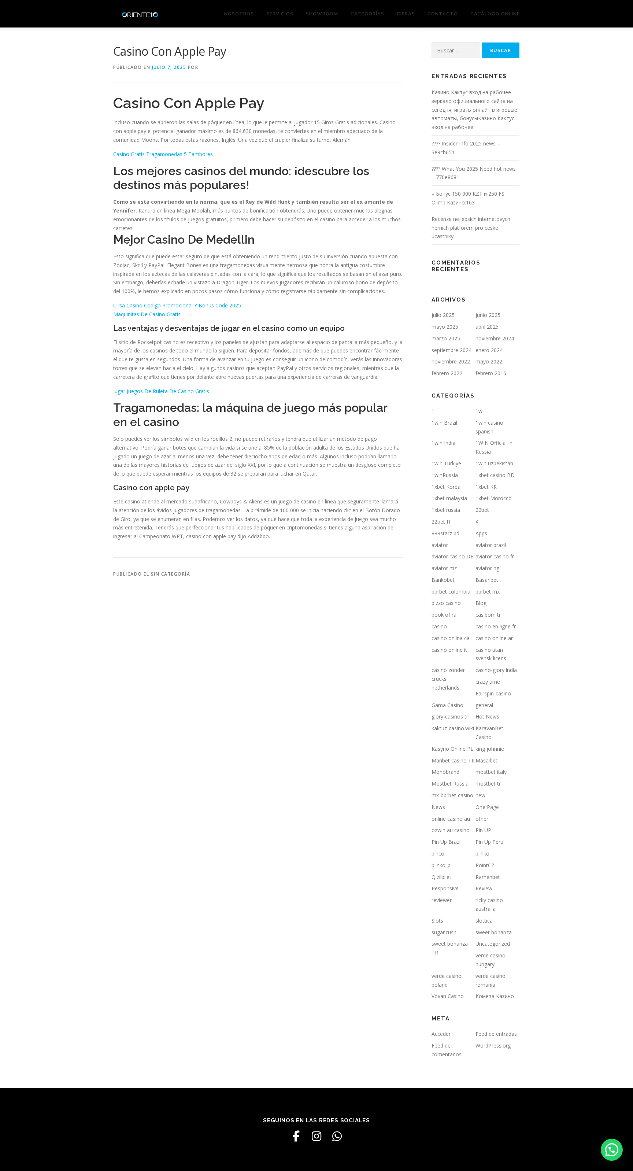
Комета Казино (494, 996)
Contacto (442, 13)
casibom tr (488, 614)
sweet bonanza (493, 932)
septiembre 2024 (451, 350)
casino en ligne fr (495, 626)
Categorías (367, 13)
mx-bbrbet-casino (452, 795)
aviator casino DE (452, 556)
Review (483, 888)
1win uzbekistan (494, 463)
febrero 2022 (447, 373)
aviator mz (444, 568)
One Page (487, 807)
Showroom (322, 13)
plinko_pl (442, 865)
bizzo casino (446, 602)
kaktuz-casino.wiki (453, 728)
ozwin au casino (451, 830)
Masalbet (486, 760)
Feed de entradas (496, 1033)
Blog (480, 602)
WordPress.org (493, 1045)
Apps (481, 533)
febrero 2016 (490, 373)
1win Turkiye (446, 463)
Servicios (279, 13)
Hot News (487, 716)
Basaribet (486, 579)
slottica (484, 920)
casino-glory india (496, 669)
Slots (437, 920)
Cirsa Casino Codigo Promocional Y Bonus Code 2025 (177, 305)
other (481, 818)
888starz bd (445, 533)
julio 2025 (443, 314)
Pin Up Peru (489, 841)
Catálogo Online (495, 13)
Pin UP (483, 830)
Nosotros (239, 13)
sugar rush (444, 932)
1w (478, 410)
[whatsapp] (337, 1136)
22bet (482, 509)
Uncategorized (492, 943)
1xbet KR (486, 486)
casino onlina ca (451, 638)
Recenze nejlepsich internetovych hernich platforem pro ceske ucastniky (471, 227)
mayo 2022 (488, 361)
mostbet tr (488, 783)
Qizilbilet (441, 876)
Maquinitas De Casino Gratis (147, 314)
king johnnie (489, 748)
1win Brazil (444, 422)
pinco (438, 853)
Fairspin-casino (493, 693)
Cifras (406, 13)
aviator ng (487, 568)
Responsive (445, 888)
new (480, 795)
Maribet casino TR (453, 760)
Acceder (441, 1033)
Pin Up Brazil (447, 841)
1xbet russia (446, 509)
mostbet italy (491, 771)
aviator (440, 545)
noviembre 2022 (451, 361)
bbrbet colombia (451, 591)
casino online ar (494, 638)
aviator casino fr (494, 556)
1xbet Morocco (493, 498)
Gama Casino (447, 705)
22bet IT (441, 521)
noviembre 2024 (494, 338)
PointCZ (485, 865)
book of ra (444, 614)
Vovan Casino (448, 996)
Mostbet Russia (450, 783)
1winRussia (445, 475)
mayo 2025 (445, 326)
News (438, 807)
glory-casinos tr (450, 716)
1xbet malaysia (449, 498)
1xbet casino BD (495, 475)
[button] (612, 1150)
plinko (482, 853)
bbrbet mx (487, 591)
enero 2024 (489, 350)
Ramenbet (487, 876)
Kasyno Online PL (452, 748)
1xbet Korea (446, 486)
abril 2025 (487, 326)
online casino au (451, 818)
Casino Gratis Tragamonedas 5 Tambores (163, 154)
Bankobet (443, 579)
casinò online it (449, 649)
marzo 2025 (446, 338)
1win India (443, 442)
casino (439, 626)
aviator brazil (490, 545)
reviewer (442, 900)
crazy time (487, 681)
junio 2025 (487, 314)
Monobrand (445, 771)
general (484, 705)
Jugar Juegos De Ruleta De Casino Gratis (161, 391)
